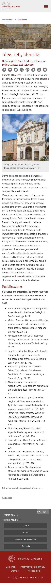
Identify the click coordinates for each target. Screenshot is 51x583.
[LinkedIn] (10, 70)
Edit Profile (25, 546)
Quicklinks (9, 515)
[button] (46, 158)
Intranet (25, 532)
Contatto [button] (7, 497)
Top (45, 511)
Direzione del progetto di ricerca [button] (21, 488)
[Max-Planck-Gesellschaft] (13, 558)
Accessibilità (34, 570)
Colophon (11, 567)
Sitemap (14, 570)
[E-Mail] (39, 70)
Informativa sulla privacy (32, 567)
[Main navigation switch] (46, 6)
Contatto (25, 526)
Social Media (11, 519)
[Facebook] (4, 70)
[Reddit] (16, 70)
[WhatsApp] (27, 70)
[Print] (45, 70)
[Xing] (33, 70)
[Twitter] (22, 70)
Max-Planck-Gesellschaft (25, 539)
